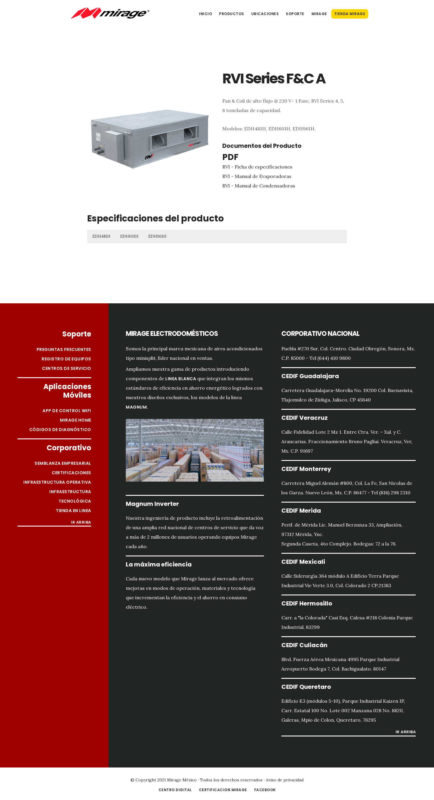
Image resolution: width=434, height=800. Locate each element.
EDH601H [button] (129, 236)
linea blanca (180, 379)
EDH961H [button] (157, 236)
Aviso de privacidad (285, 780)
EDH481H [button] (101, 236)
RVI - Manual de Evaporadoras (256, 176)
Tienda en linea (73, 511)
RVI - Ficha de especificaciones (257, 167)
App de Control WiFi (67, 411)
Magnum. (137, 407)
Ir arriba (81, 523)
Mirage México (110, 13)
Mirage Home (75, 420)
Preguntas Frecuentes (64, 349)
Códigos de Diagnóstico (60, 430)
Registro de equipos (66, 359)
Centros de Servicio (66, 368)
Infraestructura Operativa (57, 482)
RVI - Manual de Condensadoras (258, 186)
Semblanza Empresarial (63, 463)
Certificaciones (71, 473)
